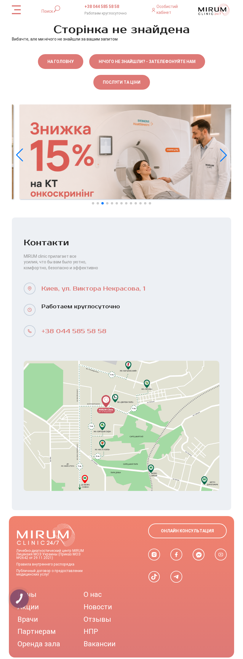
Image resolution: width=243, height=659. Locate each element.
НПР (91, 631)
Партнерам (36, 631)
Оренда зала (38, 644)
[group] (121, 151)
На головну (60, 61)
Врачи (27, 619)
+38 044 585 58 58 (101, 6)
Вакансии (100, 644)
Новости (98, 607)
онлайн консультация (187, 531)
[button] (223, 155)
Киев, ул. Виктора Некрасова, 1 (93, 288)
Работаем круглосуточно (105, 13)
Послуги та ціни (121, 82)
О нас (93, 594)
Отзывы (97, 619)
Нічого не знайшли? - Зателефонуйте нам (147, 61)
